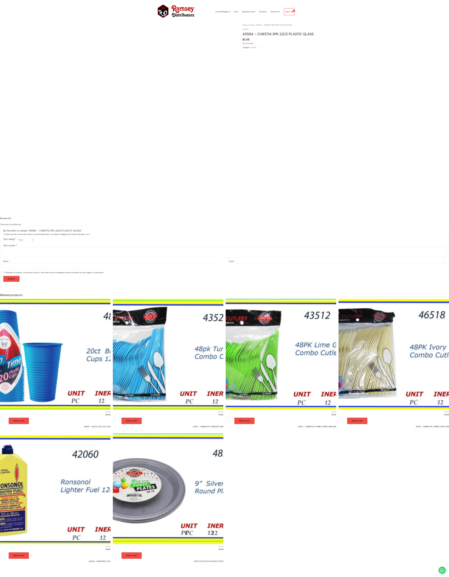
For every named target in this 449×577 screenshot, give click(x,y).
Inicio (236, 11)
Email (232, 261)
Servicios (263, 11)
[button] (442, 570)
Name (6, 261)
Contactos (275, 11)
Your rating (9, 239)
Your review (10, 245)
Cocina (251, 25)
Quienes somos (248, 11)
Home (245, 25)
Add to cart (18, 421)
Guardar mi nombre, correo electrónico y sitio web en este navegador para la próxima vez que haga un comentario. (54, 272)
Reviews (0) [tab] (5, 218)
